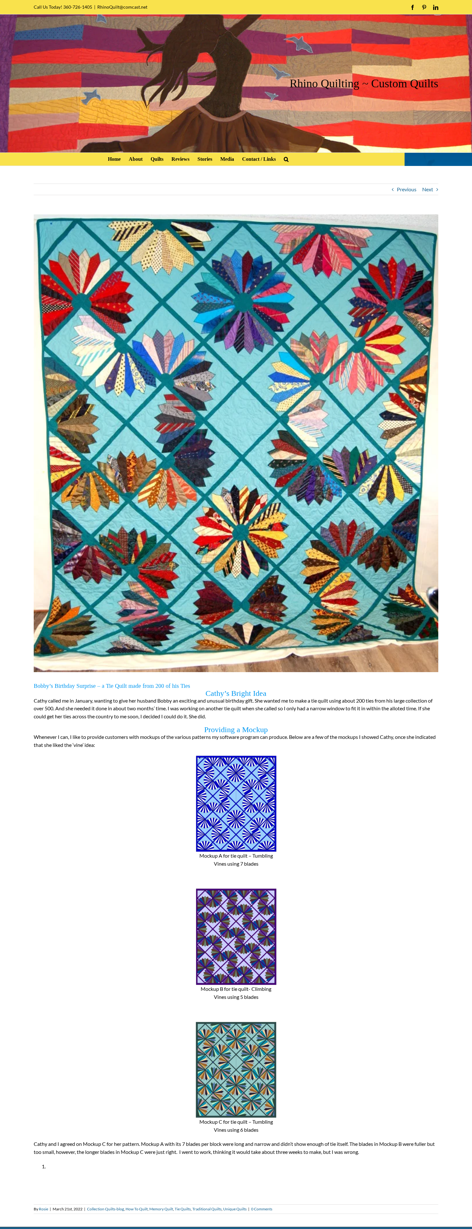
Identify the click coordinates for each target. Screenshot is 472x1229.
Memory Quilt (161, 1209)
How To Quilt (137, 1209)
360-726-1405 (77, 7)
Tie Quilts (183, 1209)
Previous (406, 189)
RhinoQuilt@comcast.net (122, 7)
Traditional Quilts (207, 1209)
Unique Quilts (235, 1209)
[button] (286, 159)
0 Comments (261, 1209)
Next (427, 189)
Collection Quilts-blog (105, 1209)
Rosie (43, 1209)
